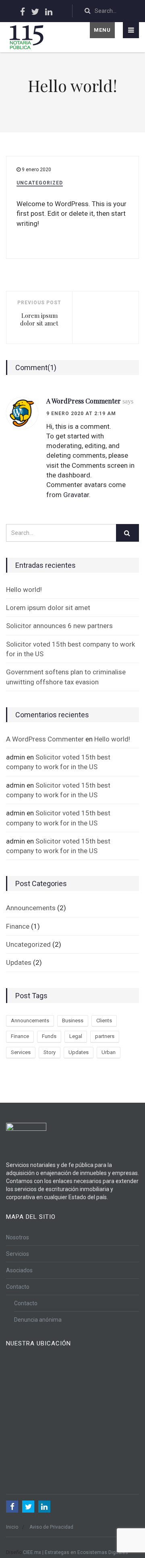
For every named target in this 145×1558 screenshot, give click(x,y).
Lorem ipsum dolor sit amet (48, 608)
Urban (109, 1052)
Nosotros (17, 1237)
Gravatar (76, 495)
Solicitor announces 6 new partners (59, 626)
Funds (49, 1036)
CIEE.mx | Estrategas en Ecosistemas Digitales (75, 1552)
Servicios (17, 1254)
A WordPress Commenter (89, 401)
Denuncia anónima (38, 1319)
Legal (75, 1036)
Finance (17, 926)
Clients (104, 1021)
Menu (102, 30)
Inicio (12, 1527)
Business (72, 1021)
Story (50, 1052)
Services (21, 1052)
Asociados (19, 1270)
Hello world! (24, 590)
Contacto (17, 1287)
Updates (18, 962)
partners (104, 1036)
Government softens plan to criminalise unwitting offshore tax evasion (66, 677)
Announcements (31, 908)
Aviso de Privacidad (51, 1527)
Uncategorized (40, 183)
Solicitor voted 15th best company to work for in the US (70, 649)
